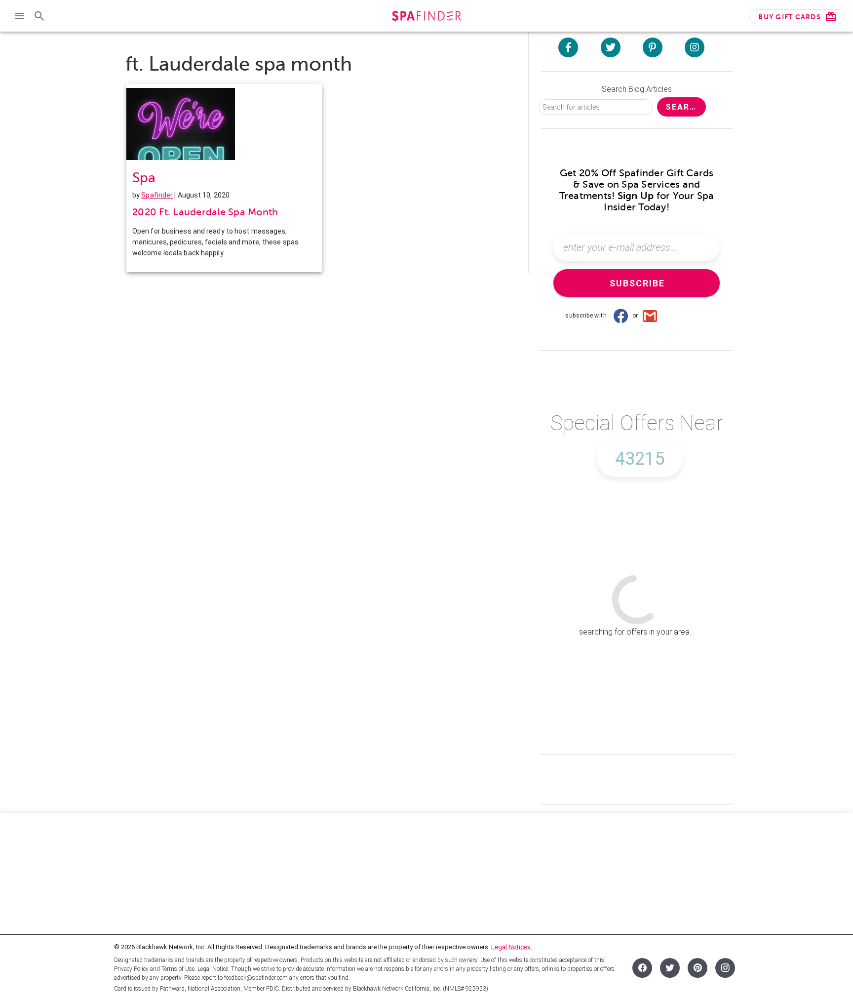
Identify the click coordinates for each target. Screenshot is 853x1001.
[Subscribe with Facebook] (620, 315)
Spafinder (157, 195)
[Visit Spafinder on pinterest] (652, 47)
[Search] (39, 16)
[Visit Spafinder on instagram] (694, 47)
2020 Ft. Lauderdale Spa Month (205, 212)
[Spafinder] (426, 17)
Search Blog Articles (637, 89)
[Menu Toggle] (20, 16)
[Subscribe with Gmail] (650, 315)
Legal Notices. (511, 947)
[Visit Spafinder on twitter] (610, 47)
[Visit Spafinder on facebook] (568, 47)
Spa (143, 177)
